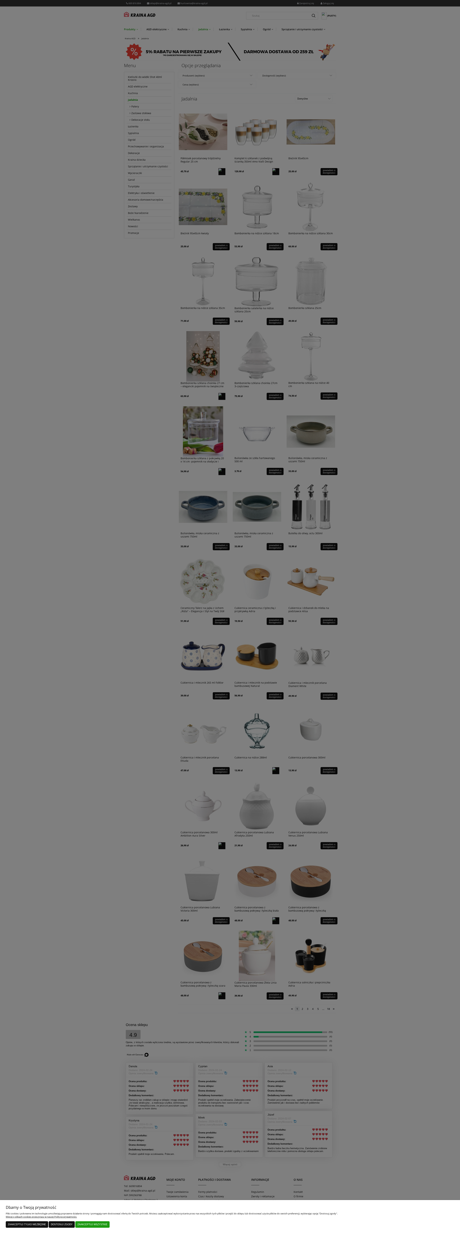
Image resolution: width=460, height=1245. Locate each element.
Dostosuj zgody (62, 1224)
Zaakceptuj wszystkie (92, 1224)
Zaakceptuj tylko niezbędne (27, 1224)
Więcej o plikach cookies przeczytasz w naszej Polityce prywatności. (41, 1216)
